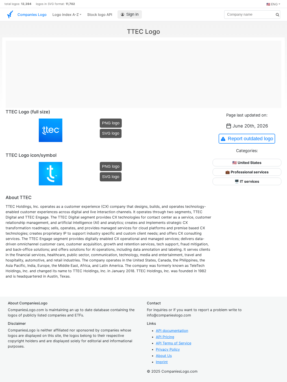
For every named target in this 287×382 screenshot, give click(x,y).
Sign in (132, 14)
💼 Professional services (247, 172)
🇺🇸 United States (246, 162)
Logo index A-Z (65, 14)
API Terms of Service (173, 343)
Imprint (162, 362)
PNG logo (111, 123)
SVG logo (110, 133)
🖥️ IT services (247, 181)
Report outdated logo (250, 138)
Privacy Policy (168, 349)
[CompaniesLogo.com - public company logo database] (10, 14)
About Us (164, 355)
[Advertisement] (143, 72)
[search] (275, 15)
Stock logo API (99, 14)
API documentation (172, 330)
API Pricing (165, 337)
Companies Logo (32, 14)
